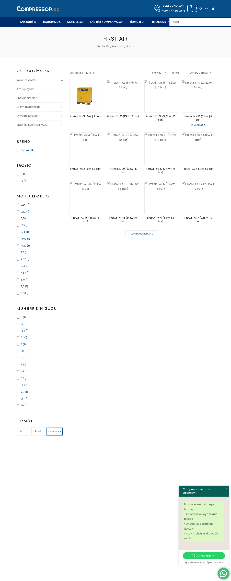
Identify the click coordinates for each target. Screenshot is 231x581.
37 (22, 358)
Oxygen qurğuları (28, 116)
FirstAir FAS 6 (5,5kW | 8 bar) (160, 219)
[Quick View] (85, 109)
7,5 (22, 392)
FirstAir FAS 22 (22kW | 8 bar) (198, 118)
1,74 (23, 232)
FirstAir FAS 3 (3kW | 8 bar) (85, 169)
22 (22, 337)
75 (22, 398)
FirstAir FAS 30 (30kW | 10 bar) (123, 170)
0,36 (23, 204)
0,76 (23, 218)
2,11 (22, 252)
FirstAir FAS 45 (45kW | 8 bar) (86, 219)
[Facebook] (108, 570)
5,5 (22, 378)
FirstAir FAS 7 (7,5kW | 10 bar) (198, 219)
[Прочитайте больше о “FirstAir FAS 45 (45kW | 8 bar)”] (77, 210)
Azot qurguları (26, 89)
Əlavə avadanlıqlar (29, 107)
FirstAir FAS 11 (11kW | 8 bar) (85, 116)
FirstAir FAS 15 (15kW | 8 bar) (123, 116)
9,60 (23, 293)
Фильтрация (55, 431)
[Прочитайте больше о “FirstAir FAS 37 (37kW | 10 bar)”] (152, 161)
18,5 (23, 330)
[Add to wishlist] (94, 109)
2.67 (23, 259)
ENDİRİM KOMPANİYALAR (33, 125)
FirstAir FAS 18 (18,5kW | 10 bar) (160, 118)
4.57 (23, 272)
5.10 (23, 279)
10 (22, 181)
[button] (189, 109)
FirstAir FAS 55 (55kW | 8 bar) (123, 219)
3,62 (23, 266)
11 (21, 317)
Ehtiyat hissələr (27, 98)
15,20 (23, 245)
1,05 (23, 225)
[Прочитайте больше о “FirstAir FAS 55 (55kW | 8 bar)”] (114, 210)
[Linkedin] (115, 570)
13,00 (23, 238)
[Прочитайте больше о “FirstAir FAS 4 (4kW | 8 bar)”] (189, 161)
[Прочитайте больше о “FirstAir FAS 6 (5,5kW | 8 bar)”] (152, 210)
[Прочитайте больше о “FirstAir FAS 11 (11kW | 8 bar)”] (77, 109)
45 (22, 371)
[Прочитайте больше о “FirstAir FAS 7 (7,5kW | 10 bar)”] (189, 210)
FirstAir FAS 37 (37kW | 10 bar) (160, 170)
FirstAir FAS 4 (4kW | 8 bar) (198, 169)
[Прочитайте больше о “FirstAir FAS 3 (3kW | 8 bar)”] (77, 161)
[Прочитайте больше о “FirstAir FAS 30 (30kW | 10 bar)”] (114, 161)
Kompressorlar (27, 80)
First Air (25, 150)
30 (22, 351)
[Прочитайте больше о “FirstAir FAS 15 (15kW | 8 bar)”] (114, 109)
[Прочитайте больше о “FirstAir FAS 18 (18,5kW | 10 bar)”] (152, 109)
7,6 (22, 286)
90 (22, 405)
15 (22, 324)
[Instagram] (122, 570)
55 (22, 385)
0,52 (23, 211)
